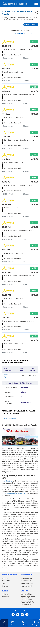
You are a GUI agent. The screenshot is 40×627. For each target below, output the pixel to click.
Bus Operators (26, 578)
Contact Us (6, 581)
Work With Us (26, 605)
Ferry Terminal (26, 586)
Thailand (5, 594)
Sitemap (5, 586)
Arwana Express (6, 376)
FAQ (3, 583)
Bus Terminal (26, 581)
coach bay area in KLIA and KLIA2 (14, 494)
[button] (4, 623)
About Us (5, 578)
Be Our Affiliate (26, 594)
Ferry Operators (27, 583)
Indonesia (5, 597)
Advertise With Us (27, 602)
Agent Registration (28, 597)
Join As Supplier (27, 599)
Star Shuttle (7, 481)
